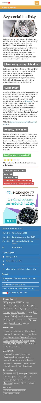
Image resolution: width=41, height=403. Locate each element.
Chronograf (22, 373)
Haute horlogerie (17, 360)
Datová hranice (19, 357)
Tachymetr (8, 383)
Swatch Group (28, 316)
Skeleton (13, 366)
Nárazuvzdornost (18, 377)
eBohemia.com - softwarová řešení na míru (21, 269)
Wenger (26, 323)
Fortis (16, 309)
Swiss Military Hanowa (19, 320)
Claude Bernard (8, 306)
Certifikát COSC (25, 354)
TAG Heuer (32, 320)
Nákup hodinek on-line (14, 261)
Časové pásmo (8, 357)
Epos (5, 309)
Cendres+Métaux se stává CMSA (23, 237)
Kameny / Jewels (14, 337)
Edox (33, 306)
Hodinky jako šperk (11, 177)
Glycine (22, 309)
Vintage (20, 366)
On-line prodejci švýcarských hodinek (17, 180)
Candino (19, 303)
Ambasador (7, 354)
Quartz (32, 340)
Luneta (6, 340)
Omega (29, 312)
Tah (25, 344)
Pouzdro (26, 340)
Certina (26, 302)
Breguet (12, 302)
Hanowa (28, 309)
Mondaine (21, 312)
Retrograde (14, 380)
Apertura (6, 331)
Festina (11, 309)
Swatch (20, 316)
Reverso (6, 366)
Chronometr (26, 334)
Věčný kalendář (29, 383)
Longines (7, 312)
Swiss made (8, 174)
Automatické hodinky (17, 331)
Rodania (6, 316)
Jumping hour (32, 373)
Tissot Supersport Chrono (11, 393)
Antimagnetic (8, 373)
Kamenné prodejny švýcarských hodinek (18, 184)
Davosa (17, 306)
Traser (12, 323)
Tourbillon (32, 343)
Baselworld (16, 354)
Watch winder (28, 366)
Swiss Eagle (7, 320)
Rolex (13, 316)
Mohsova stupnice (29, 363)
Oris (35, 312)
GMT (14, 373)
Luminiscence (8, 363)
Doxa (28, 306)
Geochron (7, 360)
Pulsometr (28, 377)
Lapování (32, 337)
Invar (24, 360)
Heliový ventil (17, 334)
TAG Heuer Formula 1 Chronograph (14, 391)
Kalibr (5, 337)
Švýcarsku (28, 101)
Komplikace (24, 337)
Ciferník (27, 331)
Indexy (35, 334)
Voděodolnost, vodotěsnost (12, 347)
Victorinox (19, 323)
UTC (21, 383)
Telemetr (16, 383)
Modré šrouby (18, 363)
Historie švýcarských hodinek (14, 171)
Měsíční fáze (7, 377)
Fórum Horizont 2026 (19, 233)
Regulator (7, 344)
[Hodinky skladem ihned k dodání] (20, 207)
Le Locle (30, 360)
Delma (23, 306)
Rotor (13, 344)
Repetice (6, 380)
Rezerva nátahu (24, 380)
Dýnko (33, 331)
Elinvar (27, 357)
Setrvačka (20, 344)
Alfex (5, 303)
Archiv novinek (17, 247)
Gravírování (7, 334)
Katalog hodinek (11, 257)
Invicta (35, 309)
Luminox (13, 312)
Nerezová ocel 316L (16, 340)
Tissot (6, 323)
